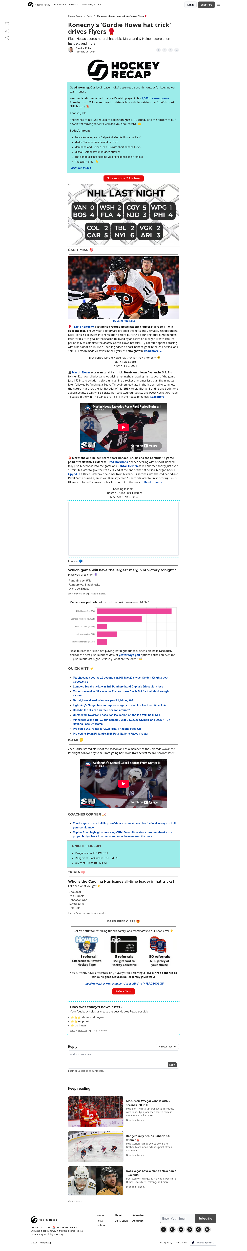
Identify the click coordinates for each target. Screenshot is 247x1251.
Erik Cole (74, 908)
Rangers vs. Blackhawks (84, 584)
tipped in (74, 474)
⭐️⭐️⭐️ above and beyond (88, 1017)
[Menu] (218, 4)
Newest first (165, 1046)
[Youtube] (181, 1229)
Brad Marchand (118, 462)
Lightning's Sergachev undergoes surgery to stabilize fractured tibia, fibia (119, 705)
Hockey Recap (75, 16)
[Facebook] (189, 1229)
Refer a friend (123, 991)
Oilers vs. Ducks (79, 588)
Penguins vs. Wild (80, 580)
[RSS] (207, 1229)
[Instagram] (198, 1229)
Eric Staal (75, 892)
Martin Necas (81, 372)
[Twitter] (163, 1229)
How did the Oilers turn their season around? (101, 710)
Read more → (153, 351)
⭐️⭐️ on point (80, 1021)
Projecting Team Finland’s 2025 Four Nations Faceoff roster (110, 733)
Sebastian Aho (78, 900)
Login (190, 4)
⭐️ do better (78, 1025)
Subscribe (206, 4)
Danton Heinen (128, 466)
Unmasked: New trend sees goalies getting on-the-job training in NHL (117, 715)
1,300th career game (155, 98)
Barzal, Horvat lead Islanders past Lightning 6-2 (103, 700)
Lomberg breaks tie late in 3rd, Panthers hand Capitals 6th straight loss (118, 686)
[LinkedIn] (172, 1229)
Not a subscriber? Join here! (123, 178)
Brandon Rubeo (83, 48)
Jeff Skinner (76, 904)
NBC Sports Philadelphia (123, 321)
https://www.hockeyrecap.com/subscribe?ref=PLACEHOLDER (123, 983)
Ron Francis (76, 896)
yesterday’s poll (129, 655)
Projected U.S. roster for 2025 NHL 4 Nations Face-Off (107, 728)
